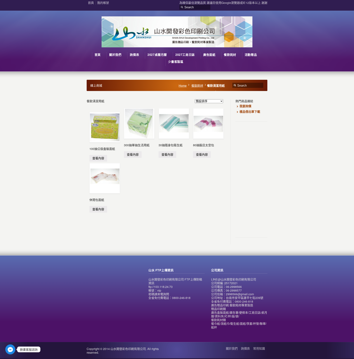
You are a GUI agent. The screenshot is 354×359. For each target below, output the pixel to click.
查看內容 (98, 158)
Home (183, 85)
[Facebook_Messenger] (10, 349)
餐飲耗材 (197, 85)
